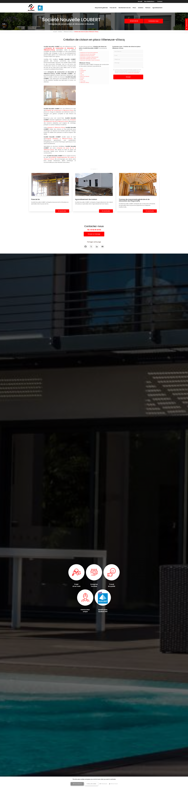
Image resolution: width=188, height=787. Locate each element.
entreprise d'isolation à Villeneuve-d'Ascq (58, 138)
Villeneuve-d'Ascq (68, 31)
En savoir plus (62, 211)
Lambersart (83, 70)
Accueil (140, 1)
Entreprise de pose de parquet (87, 54)
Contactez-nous (153, 21)
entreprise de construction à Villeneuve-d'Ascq (59, 110)
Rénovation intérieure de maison (88, 58)
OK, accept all (77, 783)
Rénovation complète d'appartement (89, 57)
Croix (81, 69)
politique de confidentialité (133, 72)
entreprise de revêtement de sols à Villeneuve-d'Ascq (60, 120)
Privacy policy (114, 783)
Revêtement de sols (125, 8)
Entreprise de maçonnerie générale (89, 52)
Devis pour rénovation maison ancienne (90, 60)
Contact (159, 1)
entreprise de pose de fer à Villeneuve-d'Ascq (60, 148)
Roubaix (82, 78)
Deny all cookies (91, 783)
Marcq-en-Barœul (84, 76)
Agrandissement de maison (86, 199)
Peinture (147, 8)
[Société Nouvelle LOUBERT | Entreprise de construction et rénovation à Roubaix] (34, 8)
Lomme (82, 75)
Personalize (104, 783)
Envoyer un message (94, 234)
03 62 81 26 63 (134, 21)
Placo (134, 8)
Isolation (140, 8)
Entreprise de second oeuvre (87, 55)
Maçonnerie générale (101, 8)
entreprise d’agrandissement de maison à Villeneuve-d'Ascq (60, 158)
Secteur (60, 31)
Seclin (81, 79)
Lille (81, 73)
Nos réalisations (149, 1)
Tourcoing (82, 81)
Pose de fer (113, 8)
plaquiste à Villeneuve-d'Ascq (56, 127)
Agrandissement (157, 8)
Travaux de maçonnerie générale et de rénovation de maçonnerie (134, 200)
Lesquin (82, 72)
